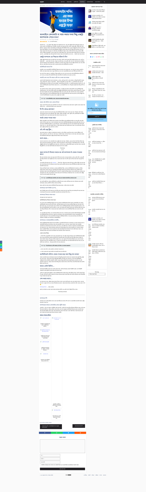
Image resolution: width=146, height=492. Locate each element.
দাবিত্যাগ (93, 475)
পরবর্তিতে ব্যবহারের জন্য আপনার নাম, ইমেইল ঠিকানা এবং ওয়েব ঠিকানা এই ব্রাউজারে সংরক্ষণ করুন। (60, 464)
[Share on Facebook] (45, 433)
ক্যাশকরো (54, 162)
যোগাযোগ (104, 475)
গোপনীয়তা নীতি (98, 119)
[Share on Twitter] (69, 433)
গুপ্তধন (42, 2)
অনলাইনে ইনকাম (90, 1)
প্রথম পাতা (63, 1)
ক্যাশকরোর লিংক (43, 287)
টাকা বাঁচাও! (82, 1)
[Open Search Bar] (104, 2)
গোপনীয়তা (85, 475)
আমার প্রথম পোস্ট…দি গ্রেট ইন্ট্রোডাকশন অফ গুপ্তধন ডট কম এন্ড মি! (50, 426)
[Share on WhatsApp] (57, 433)
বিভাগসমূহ (97, 272)
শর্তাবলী (89, 475)
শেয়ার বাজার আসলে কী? (79, 425)
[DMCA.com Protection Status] (68, 475)
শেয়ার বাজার (69, 1)
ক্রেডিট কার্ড (76, 1)
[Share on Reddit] (80, 433)
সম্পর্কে (100, 475)
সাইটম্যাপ (96, 475)
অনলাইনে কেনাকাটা (48, 422)
